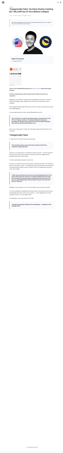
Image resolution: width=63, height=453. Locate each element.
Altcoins (11, 7)
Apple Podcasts (36, 88)
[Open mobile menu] (61, 2)
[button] (61, 2)
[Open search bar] (58, 2)
